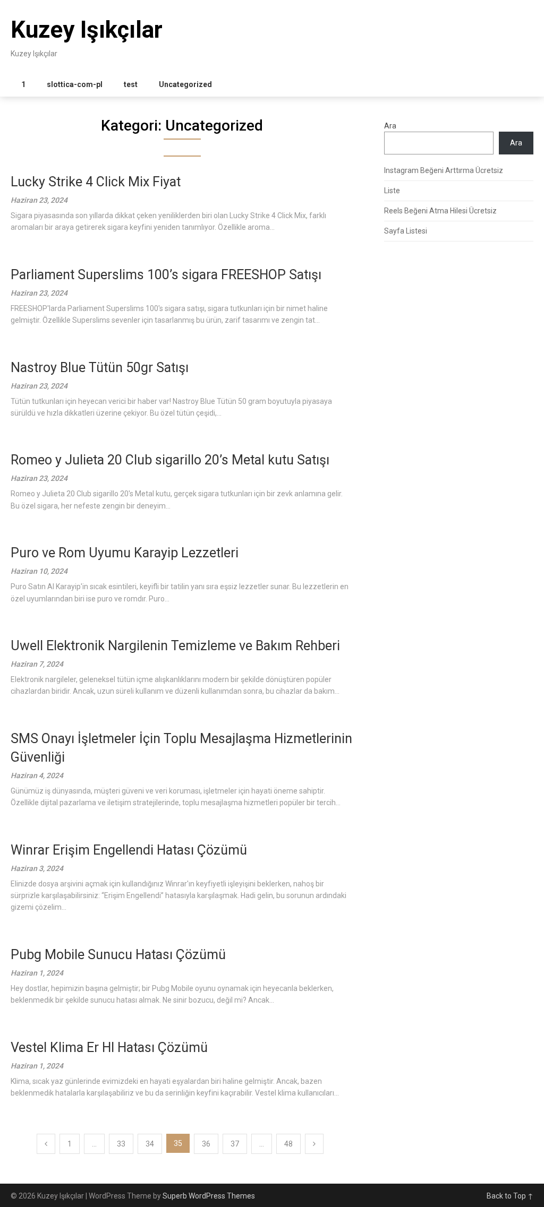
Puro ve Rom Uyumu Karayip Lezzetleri (125, 553)
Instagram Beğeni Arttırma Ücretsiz (443, 170)
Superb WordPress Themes (209, 1196)
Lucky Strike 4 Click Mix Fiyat (96, 181)
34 (150, 1144)
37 (235, 1144)
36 (206, 1144)
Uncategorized (185, 84)
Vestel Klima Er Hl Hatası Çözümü (109, 1047)
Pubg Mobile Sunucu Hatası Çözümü (118, 954)
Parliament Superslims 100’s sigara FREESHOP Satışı (166, 274)
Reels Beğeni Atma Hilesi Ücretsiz (440, 210)
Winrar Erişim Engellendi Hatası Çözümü (129, 850)
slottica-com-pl (75, 84)
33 (121, 1144)
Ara (390, 126)
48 (288, 1144)
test (131, 84)
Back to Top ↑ (510, 1196)
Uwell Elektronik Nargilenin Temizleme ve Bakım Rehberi (175, 645)
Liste (392, 190)
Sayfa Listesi (405, 231)
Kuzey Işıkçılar (87, 30)
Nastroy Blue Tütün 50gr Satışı (100, 367)
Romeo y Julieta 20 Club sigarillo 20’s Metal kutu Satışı (170, 460)
